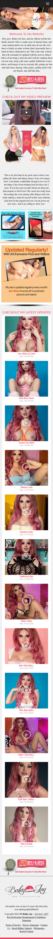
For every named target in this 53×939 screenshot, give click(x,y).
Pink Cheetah (26, 843)
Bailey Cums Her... (27, 754)
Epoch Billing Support (22, 928)
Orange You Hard (26, 442)
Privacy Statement (31, 924)
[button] (26, 112)
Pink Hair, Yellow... (26, 799)
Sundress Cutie (26, 531)
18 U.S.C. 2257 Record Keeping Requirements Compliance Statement (27, 917)
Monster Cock (26, 487)
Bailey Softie (26, 620)
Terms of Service (13, 924)
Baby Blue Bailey (26, 709)
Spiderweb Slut (26, 576)
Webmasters (39, 928)
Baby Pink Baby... (26, 665)
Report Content (26, 931)
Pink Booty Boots (26, 397)
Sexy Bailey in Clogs (26, 353)
